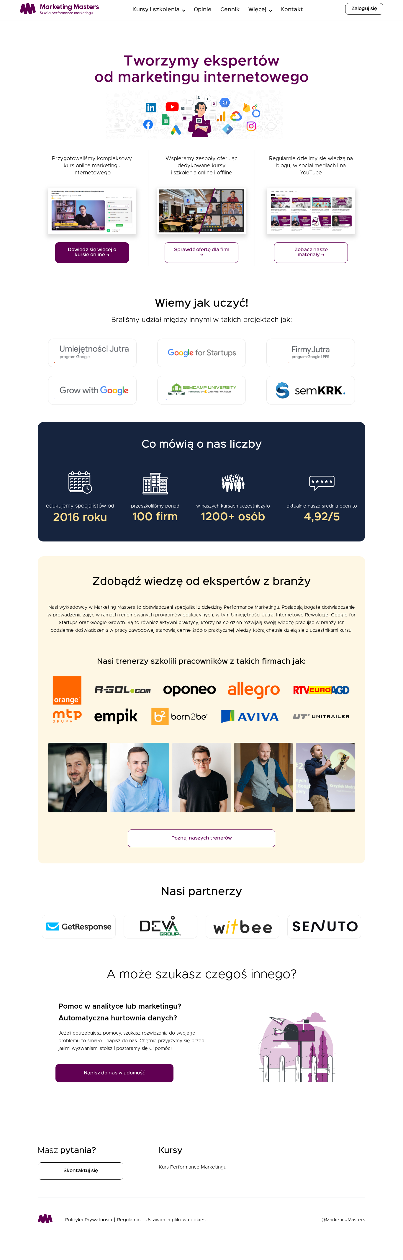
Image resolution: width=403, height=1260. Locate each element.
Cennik (230, 9)
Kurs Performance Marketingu (192, 1167)
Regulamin (128, 1220)
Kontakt (292, 9)
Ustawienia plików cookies (175, 1220)
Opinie (203, 9)
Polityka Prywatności (88, 1220)
